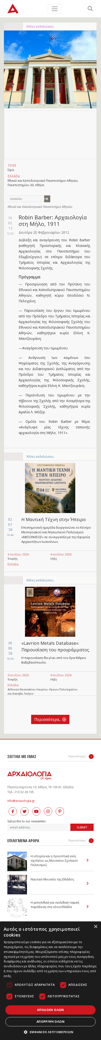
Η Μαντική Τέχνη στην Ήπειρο (53, 519)
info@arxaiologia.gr (21, 801)
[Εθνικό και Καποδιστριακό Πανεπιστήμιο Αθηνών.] (50, 69)
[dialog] (50, 980)
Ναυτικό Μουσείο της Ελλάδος (52, 879)
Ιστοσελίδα (16, 199)
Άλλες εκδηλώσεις (40, 26)
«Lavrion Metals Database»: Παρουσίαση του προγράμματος (55, 646)
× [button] (95, 927)
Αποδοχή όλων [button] (50, 1010)
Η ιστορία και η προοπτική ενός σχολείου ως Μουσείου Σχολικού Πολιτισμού (54, 860)
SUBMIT (82, 827)
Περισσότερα (77, 756)
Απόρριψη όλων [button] (50, 1022)
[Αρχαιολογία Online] (12, 8)
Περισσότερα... (48, 719)
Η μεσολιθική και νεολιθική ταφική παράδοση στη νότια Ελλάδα (55, 904)
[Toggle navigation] (55, 9)
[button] (50, 1032)
